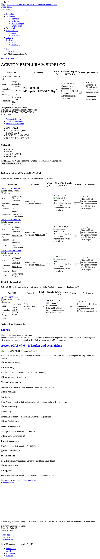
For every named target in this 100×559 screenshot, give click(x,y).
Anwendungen (17, 23)
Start (8, 49)
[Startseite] (20, 517)
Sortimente (10, 16)
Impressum (10, 553)
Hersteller (15, 19)
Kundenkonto (12, 30)
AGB (8, 551)
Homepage (15, 45)
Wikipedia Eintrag (13, 119)
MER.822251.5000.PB (11, 219)
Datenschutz (11, 548)
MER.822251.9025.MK (11, 251)
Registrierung (17, 35)
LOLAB (9, 40)
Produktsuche (11, 14)
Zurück (4, 58)
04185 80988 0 (7, 7)
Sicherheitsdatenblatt (14, 121)
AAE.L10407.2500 (9, 297)
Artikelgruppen (17, 21)
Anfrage (9, 37)
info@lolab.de (7, 540)
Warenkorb (10, 28)
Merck (5, 329)
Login (13, 33)
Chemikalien (16, 26)
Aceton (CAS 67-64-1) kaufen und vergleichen (31, 345)
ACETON (12, 51)
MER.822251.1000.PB (11, 188)
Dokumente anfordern (15, 124)
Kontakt (14, 42)
